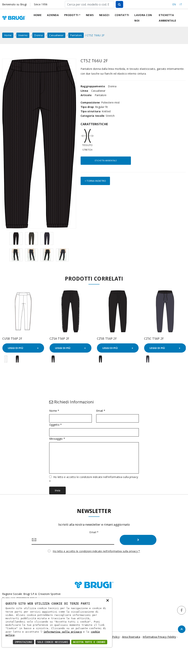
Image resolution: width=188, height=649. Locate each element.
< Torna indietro (95, 180)
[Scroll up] (182, 629)
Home (37, 15)
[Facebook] (181, 610)
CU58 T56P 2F (12, 339)
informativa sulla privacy (63, 631)
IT (181, 4)
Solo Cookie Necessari (52, 642)
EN (174, 4)
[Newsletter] (138, 540)
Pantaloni (76, 35)
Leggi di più (15, 348)
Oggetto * (55, 424)
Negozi (104, 15)
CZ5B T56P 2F (107, 339)
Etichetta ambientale (167, 17)
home (8, 35)
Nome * (54, 410)
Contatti (122, 15)
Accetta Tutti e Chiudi (89, 642)
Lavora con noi (143, 17)
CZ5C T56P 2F (154, 339)
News (90, 15)
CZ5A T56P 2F (59, 339)
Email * (100, 410)
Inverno (23, 35)
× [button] (107, 600)
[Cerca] (119, 4)
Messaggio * (57, 438)
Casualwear (56, 35)
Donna (38, 35)
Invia (57, 490)
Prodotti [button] (71, 15)
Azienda (53, 15)
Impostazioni (23, 642)
